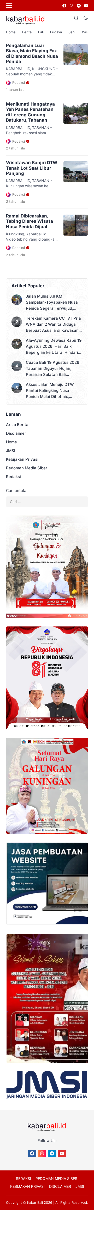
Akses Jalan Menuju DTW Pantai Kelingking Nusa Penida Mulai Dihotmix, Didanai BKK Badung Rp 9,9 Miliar (52, 391)
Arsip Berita (17, 424)
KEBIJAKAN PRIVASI (27, 1186)
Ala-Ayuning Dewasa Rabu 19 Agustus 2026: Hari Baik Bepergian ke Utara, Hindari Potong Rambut (54, 346)
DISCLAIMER (60, 1186)
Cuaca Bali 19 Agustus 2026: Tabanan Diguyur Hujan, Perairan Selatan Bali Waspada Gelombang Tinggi (53, 368)
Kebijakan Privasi (22, 459)
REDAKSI (23, 1178)
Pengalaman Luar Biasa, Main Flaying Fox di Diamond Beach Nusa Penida (32, 53)
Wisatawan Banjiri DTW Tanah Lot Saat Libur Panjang (31, 168)
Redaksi (13, 476)
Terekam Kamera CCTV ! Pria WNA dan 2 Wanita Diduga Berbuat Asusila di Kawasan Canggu (53, 324)
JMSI (10, 450)
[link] (64, 6)
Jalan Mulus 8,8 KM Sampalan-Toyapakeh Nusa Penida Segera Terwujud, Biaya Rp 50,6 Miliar (52, 302)
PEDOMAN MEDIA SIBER (56, 1178)
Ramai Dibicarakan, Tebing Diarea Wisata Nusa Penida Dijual (29, 221)
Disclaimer (16, 433)
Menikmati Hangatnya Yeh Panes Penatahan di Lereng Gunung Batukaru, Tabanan (30, 112)
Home (11, 32)
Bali (41, 32)
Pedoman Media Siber (26, 467)
